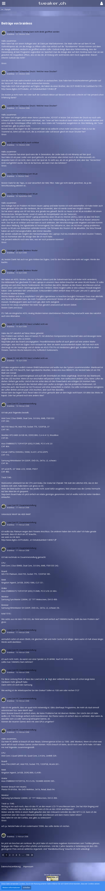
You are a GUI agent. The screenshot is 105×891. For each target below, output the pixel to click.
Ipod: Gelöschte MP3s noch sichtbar (23, 142)
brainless (10, 34)
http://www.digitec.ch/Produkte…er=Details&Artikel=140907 (27, 540)
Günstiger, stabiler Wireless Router (22, 250)
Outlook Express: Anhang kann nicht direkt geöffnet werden (33, 31)
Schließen (26, 887)
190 (27, 855)
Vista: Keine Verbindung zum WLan (22, 173)
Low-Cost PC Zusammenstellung (21, 403)
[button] (3, 3)
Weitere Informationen (11, 887)
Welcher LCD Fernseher (17, 834)
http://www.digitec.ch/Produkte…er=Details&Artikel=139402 (27, 89)
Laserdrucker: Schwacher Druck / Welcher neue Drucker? (32, 71)
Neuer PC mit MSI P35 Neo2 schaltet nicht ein (27, 324)
